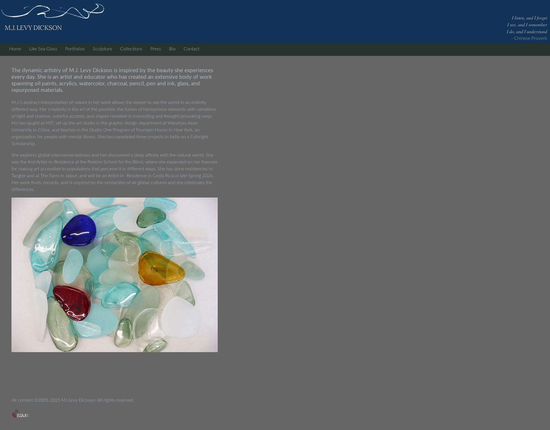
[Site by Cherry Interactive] (20, 413)
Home (15, 49)
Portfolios (75, 49)
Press (155, 49)
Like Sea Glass (43, 49)
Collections (131, 49)
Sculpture (102, 49)
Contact (191, 49)
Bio (172, 49)
